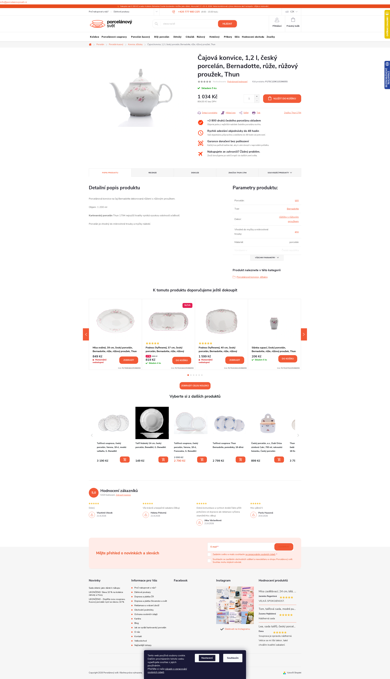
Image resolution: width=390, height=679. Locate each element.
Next (304, 334)
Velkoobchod (140, 640)
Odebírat (283, 546)
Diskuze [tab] (195, 172)
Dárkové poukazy (121, 11)
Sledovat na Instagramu (237, 629)
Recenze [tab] (153, 172)
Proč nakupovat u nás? (98, 11)
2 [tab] (191, 375)
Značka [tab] (237, 172)
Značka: (292, 112)
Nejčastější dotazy (142, 645)
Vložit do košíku (284, 98)
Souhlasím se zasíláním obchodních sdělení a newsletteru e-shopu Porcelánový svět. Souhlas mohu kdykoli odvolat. (253, 561)
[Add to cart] (125, 459)
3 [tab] (193, 375)
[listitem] (113, 434)
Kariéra (137, 618)
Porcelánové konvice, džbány (252, 277)
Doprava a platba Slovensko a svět (150, 601)
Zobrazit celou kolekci (195, 385)
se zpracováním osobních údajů (260, 554)
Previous (86, 334)
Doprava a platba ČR (144, 596)
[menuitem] (94, 37)
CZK (292, 11)
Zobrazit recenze (123, 495)
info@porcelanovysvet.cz (13, 2)
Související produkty (278, 172)
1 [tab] (188, 375)
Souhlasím (233, 658)
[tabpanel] (115, 334)
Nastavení (207, 658)
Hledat (227, 23)
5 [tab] (199, 375)
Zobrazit (128, 360)
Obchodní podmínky (144, 609)
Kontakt (138, 636)
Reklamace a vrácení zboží (146, 605)
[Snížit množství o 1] (256, 101)
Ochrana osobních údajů (146, 614)
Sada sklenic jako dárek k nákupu (104, 587)
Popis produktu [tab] (110, 172)
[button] (92, 435)
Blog (136, 623)
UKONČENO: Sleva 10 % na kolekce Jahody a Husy (106, 593)
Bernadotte (293, 208)
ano (297, 231)
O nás (137, 632)
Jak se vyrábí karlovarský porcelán (150, 627)
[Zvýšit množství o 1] (256, 96)
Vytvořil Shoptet (294, 672)
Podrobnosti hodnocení (237, 81)
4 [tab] (196, 375)
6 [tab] (202, 375)
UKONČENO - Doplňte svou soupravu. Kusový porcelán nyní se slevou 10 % (107, 600)
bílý (297, 200)
